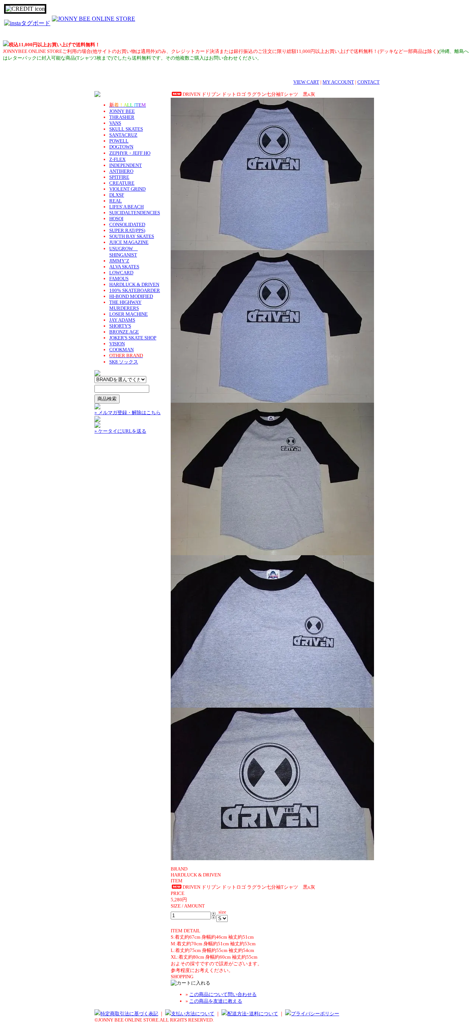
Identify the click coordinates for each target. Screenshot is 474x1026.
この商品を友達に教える (215, 1001)
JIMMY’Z (119, 261)
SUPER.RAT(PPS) (127, 230)
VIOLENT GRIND (127, 189)
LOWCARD (121, 272)
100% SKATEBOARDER (134, 290)
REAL (115, 201)
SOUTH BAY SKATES (131, 236)
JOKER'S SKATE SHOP (132, 338)
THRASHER (121, 117)
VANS (115, 123)
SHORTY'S (120, 326)
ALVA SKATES (124, 266)
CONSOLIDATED (127, 224)
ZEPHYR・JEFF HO (129, 153)
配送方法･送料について (252, 1013)
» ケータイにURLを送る (120, 431)
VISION (117, 343)
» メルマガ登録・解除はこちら (127, 412)
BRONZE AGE (124, 332)
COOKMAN (121, 349)
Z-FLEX (117, 159)
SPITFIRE (119, 177)
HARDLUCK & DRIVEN (134, 284)
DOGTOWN (121, 147)
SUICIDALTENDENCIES (134, 212)
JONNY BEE (122, 111)
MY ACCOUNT (338, 82)
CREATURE (121, 183)
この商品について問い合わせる (223, 994)
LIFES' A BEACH (126, 206)
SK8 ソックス (123, 362)
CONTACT (368, 82)
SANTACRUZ (123, 135)
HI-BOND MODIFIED (131, 296)
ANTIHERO (121, 171)
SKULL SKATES (126, 129)
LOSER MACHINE (128, 314)
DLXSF (116, 195)
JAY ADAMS (122, 320)
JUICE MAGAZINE (128, 242)
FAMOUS (118, 278)
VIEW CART (306, 82)
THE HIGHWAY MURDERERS (125, 305)
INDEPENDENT (125, 165)
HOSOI (116, 218)
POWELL (118, 141)
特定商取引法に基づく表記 (129, 1013)
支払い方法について (192, 1013)
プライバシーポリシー (315, 1013)
